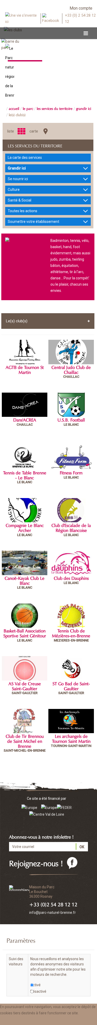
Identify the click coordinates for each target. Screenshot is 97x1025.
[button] (52, 1020)
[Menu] (86, 33)
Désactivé (38, 991)
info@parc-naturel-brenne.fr (52, 912)
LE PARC (28, 108)
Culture (14, 189)
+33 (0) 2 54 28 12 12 (80, 18)
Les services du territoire (54, 108)
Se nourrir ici (18, 179)
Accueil (14, 108)
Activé (35, 985)
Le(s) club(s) (17, 114)
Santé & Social (19, 200)
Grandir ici (83, 108)
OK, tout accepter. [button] (17, 1020)
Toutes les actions (22, 211)
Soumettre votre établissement (33, 221)
